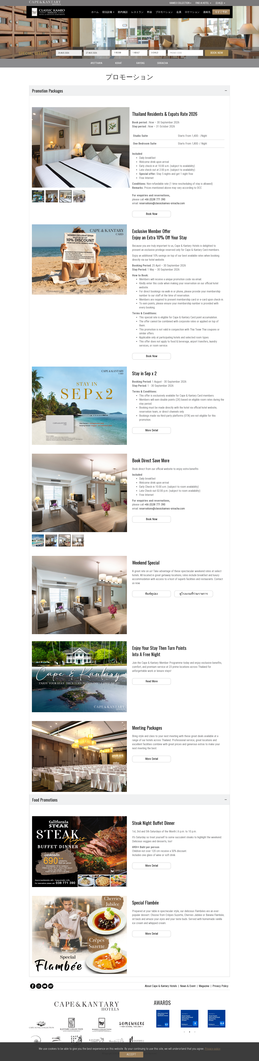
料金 (149, 12)
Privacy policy (212, 1048)
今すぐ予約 (221, 12)
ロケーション (192, 12)
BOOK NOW (216, 52)
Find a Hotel (202, 3)
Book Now (151, 214)
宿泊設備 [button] (107, 12)
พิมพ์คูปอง (151, 593)
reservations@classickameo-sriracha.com (162, 203)
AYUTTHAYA (96, 63)
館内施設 (123, 12)
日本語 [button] (219, 3)
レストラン (137, 12)
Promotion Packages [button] (47, 90)
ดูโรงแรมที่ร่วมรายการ (194, 593)
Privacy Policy (220, 986)
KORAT (118, 63)
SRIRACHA (162, 63)
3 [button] (195, 1032)
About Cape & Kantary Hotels (161, 986)
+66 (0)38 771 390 (154, 199)
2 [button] (189, 1032)
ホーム (95, 12)
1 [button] (184, 1032)
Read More (152, 681)
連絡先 (207, 12)
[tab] (129, 91)
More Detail (151, 430)
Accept (131, 1054)
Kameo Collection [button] (180, 3)
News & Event (188, 986)
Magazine (204, 986)
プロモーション (164, 12)
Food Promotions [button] (44, 799)
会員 (178, 12)
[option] (189, 1018)
